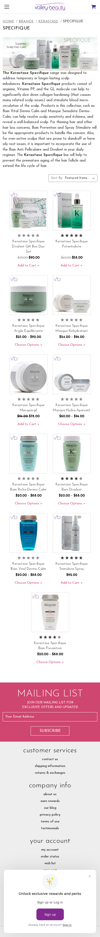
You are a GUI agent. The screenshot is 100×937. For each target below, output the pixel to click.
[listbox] (80, 178)
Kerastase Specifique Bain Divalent (72, 487)
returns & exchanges (50, 773)
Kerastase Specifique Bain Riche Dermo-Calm (28, 487)
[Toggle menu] (6, 6)
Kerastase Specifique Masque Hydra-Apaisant (71, 407)
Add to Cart (26, 265)
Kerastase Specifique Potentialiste (72, 244)
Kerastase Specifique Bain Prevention (50, 645)
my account (50, 850)
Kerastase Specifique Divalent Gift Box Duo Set (28, 247)
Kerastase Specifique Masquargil (28, 407)
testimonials (50, 828)
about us (50, 794)
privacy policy (50, 815)
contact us (50, 759)
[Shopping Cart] (93, 6)
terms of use (50, 821)
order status (50, 856)
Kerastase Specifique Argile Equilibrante (28, 328)
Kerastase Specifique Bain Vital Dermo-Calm (28, 566)
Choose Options (27, 345)
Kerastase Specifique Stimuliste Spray (72, 566)
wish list (50, 863)
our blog (50, 808)
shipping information (50, 766)
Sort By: (57, 178)
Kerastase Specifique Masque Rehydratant (72, 328)
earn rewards (50, 801)
